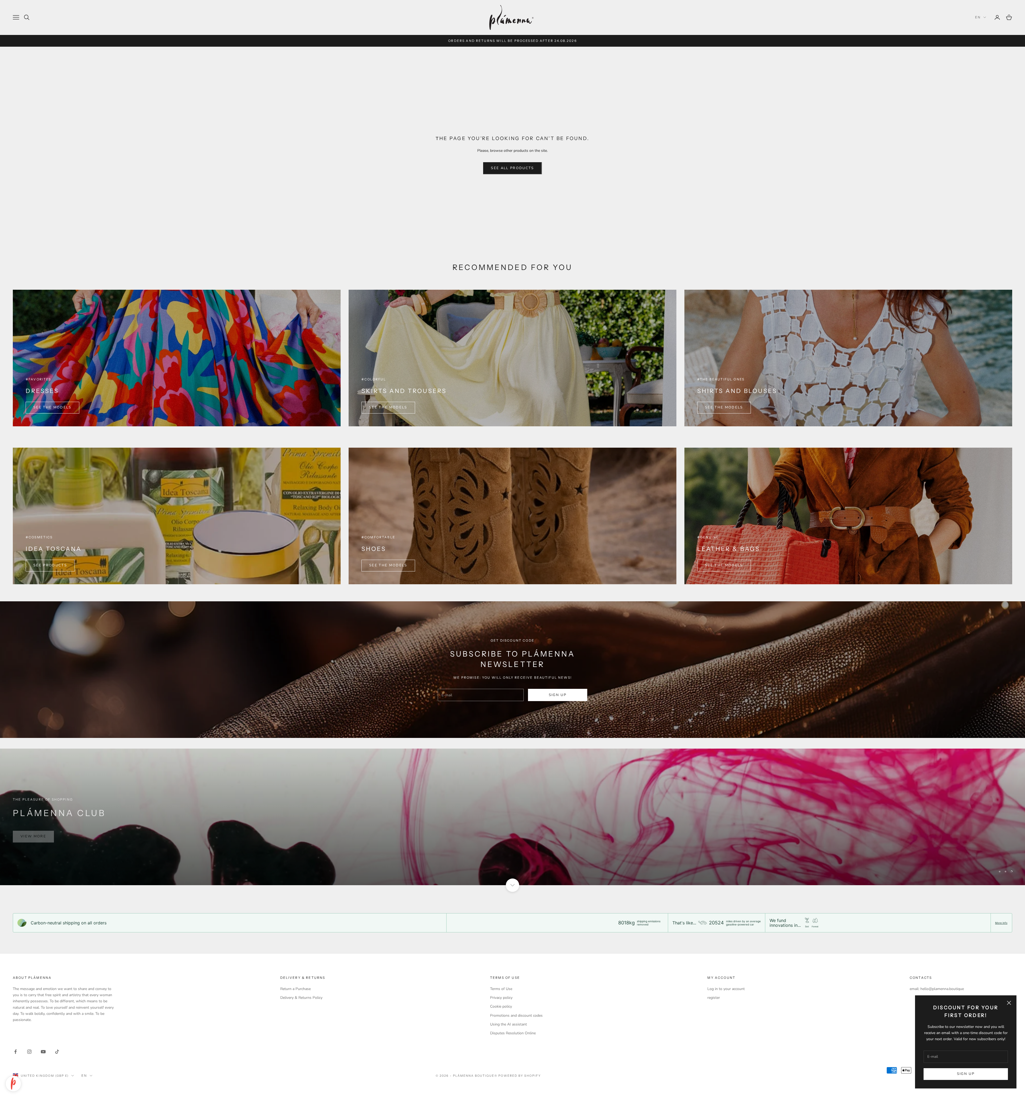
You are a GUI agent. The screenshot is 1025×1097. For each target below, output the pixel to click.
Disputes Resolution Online (513, 1033)
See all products (512, 168)
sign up (557, 695)
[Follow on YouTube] (43, 1051)
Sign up (966, 1073)
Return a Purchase (295, 988)
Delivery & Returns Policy (301, 997)
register (713, 997)
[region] (512, 817)
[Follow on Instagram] (29, 1051)
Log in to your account (726, 988)
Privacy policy (501, 997)
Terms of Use (501, 988)
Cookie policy (501, 1006)
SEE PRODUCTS (50, 565)
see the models (724, 407)
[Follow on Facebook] (15, 1051)
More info (1001, 922)
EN (978, 17)
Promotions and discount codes (516, 1015)
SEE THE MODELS (52, 407)
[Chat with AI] (13, 1084)
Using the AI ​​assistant (508, 1024)
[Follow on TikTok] (57, 1051)
